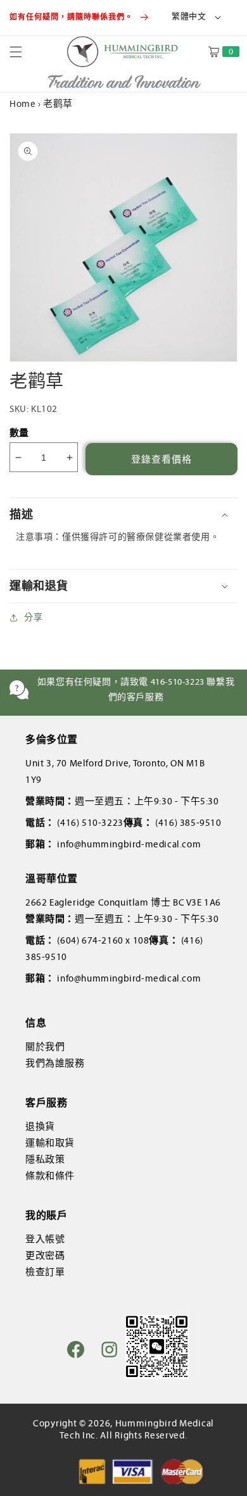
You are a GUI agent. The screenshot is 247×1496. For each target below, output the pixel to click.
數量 (19, 433)
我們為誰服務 (55, 1063)
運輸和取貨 (50, 1143)
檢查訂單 (45, 1272)
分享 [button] (33, 617)
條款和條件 (50, 1175)
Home (22, 103)
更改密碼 (45, 1255)
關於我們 (45, 1046)
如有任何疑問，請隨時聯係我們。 (73, 17)
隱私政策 (45, 1159)
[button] (23, 52)
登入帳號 (45, 1239)
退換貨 (40, 1126)
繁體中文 (189, 16)
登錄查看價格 (161, 459)
